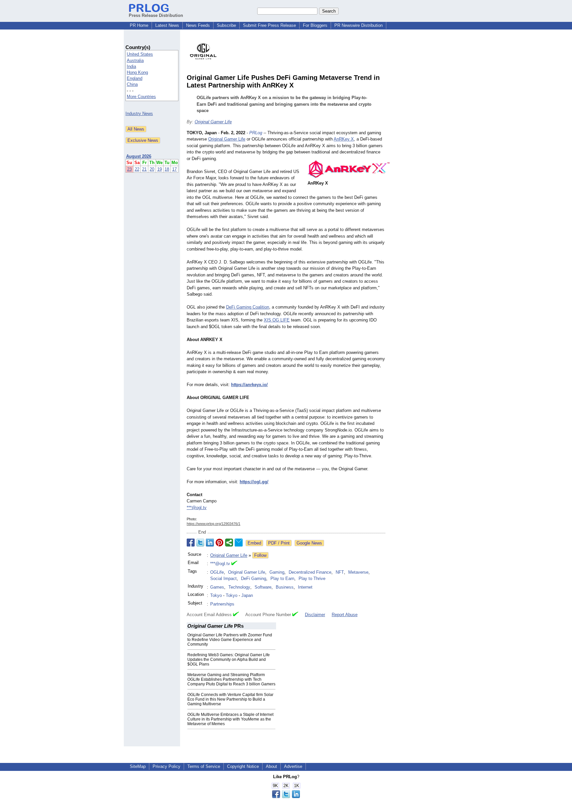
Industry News (139, 113)
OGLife (217, 572)
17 (174, 169)
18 (167, 169)
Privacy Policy (166, 766)
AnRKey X (344, 139)
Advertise (293, 766)
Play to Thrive (312, 578)
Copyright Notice (243, 766)
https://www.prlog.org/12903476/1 (213, 524)
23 (129, 169)
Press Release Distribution (156, 15)
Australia (135, 60)
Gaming (276, 572)
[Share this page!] (286, 796)
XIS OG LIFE (277, 320)
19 (159, 169)
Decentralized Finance (310, 572)
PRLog (255, 132)
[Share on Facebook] (191, 543)
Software (263, 587)
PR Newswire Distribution (358, 25)
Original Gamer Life (213, 121)
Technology (239, 587)
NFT (340, 572)
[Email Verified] (234, 563)
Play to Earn (282, 578)
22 (137, 169)
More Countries (141, 96)
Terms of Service (203, 766)
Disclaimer (315, 614)
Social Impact (223, 578)
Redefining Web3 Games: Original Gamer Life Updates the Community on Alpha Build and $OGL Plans (228, 659)
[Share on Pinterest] (219, 543)
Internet (305, 587)
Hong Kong (137, 72)
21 (144, 169)
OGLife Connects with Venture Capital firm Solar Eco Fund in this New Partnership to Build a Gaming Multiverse (230, 699)
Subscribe (226, 25)
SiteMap (138, 766)
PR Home (139, 25)
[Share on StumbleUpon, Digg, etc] (229, 543)
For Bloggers (315, 25)
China (132, 84)
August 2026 (138, 156)
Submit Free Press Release (269, 25)
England (134, 78)
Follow (260, 555)
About (271, 766)
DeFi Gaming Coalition (247, 307)
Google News (309, 543)
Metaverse (358, 572)
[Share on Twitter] (200, 543)
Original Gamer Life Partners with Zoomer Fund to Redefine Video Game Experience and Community (229, 640)
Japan (247, 595)
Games (217, 587)
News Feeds (198, 25)
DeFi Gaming (253, 578)
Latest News (167, 25)
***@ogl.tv (197, 507)
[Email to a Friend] (239, 543)
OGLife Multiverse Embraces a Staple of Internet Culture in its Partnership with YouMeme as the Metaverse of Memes (230, 719)
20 (152, 169)
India (131, 66)
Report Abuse (345, 614)
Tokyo (216, 595)
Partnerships (222, 604)
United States (140, 54)
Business (285, 587)
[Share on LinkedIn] (210, 543)
